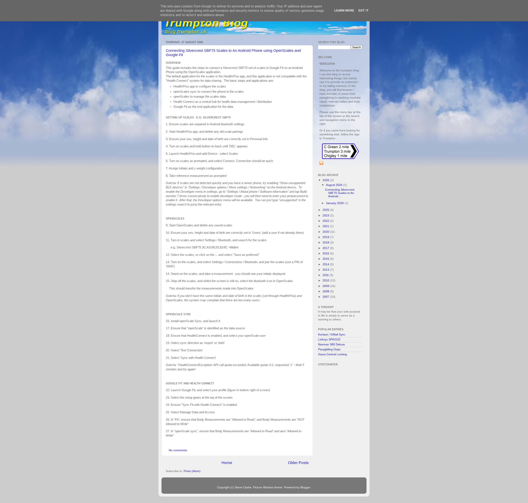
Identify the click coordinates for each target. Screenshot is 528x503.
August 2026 (334, 185)
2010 (326, 280)
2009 (326, 286)
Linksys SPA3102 (329, 339)
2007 (326, 296)
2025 (326, 209)
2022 (326, 220)
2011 (326, 275)
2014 (326, 264)
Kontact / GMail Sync (331, 334)
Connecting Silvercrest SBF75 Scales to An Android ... (339, 193)
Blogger (305, 487)
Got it (363, 10)
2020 (326, 231)
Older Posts (298, 462)
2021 (326, 226)
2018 (326, 242)
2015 (326, 258)
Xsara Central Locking (332, 354)
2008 (326, 291)
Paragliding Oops (329, 349)
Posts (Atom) (192, 471)
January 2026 (335, 203)
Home (227, 462)
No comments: (179, 450)
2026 (326, 180)
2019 (326, 237)
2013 (326, 269)
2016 (326, 253)
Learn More (344, 10)
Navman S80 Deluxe (331, 344)
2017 (326, 248)
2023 (326, 215)
